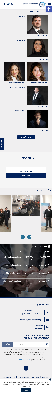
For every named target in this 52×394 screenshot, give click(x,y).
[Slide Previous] (29, 237)
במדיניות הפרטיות (25, 359)
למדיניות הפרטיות (33, 384)
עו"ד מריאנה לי (42, 59)
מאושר (26, 390)
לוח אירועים (2, 144)
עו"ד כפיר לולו (42, 106)
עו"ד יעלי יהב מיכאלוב (39, 83)
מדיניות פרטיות (9, 377)
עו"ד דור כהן (43, 130)
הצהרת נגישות (23, 377)
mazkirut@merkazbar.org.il (31, 319)
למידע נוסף (26, 175)
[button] (49, 9)
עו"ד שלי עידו (20, 40)
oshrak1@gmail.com (13, 265)
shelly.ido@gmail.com (12, 281)
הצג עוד (26, 291)
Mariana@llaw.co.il (14, 273)
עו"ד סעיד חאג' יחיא (17, 87)
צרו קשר (45, 377)
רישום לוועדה (26, 137)
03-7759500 (38, 325)
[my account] (4, 4)
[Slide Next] (23, 237)
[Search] (12, 4)
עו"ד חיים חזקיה (42, 35)
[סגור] (50, 379)
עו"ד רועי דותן (20, 111)
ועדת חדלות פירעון (26, 171)
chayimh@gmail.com (13, 257)
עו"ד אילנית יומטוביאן (17, 83)
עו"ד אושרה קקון (19, 16)
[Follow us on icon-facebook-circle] (26, 368)
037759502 (38, 328)
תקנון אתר (35, 377)
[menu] (49, 4)
